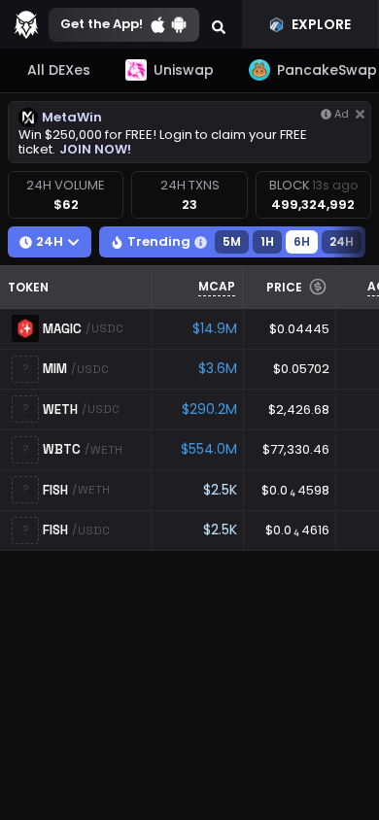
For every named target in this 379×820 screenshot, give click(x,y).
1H (267, 241)
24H (341, 241)
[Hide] (360, 114)
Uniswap (184, 70)
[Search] (218, 24)
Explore (321, 24)
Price (284, 287)
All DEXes (58, 70)
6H (301, 241)
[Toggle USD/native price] (317, 286)
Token (28, 287)
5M (232, 241)
